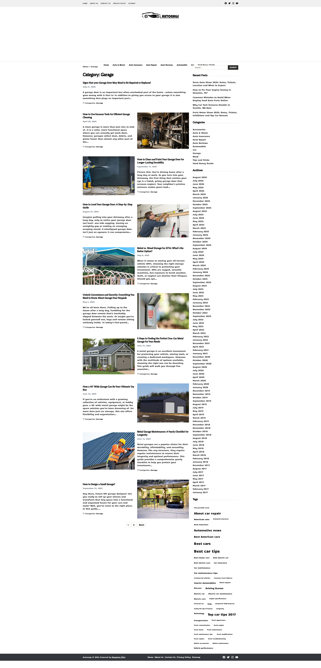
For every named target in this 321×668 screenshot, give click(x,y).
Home (85, 3)
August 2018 (200, 438)
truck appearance (218, 620)
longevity (220, 608)
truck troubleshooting (217, 639)
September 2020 (202, 363)
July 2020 (198, 370)
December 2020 (201, 356)
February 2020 (201, 384)
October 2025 (200, 204)
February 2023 (201, 299)
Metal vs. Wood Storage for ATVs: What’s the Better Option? (160, 249)
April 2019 (198, 414)
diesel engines (225, 582)
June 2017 (198, 475)
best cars (202, 543)
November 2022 (201, 309)
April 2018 (198, 451)
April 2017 (198, 482)
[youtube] (237, 3)
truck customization (202, 625)
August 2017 (200, 468)
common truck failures (223, 578)
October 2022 (200, 312)
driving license (214, 588)
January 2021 (200, 353)
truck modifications (224, 634)
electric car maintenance (220, 593)
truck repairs (199, 639)
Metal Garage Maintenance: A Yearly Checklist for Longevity (162, 433)
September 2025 (202, 207)
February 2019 (201, 421)
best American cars (207, 536)
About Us (94, 3)
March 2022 (199, 333)
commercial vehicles (202, 578)
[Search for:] (209, 68)
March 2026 (199, 194)
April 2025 (198, 224)
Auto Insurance (135, 65)
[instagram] (233, 3)
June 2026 (198, 184)
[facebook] (225, 3)
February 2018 (201, 458)
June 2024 (198, 255)
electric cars (200, 599)
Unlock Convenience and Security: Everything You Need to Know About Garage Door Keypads (108, 296)
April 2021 (198, 346)
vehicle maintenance (221, 643)
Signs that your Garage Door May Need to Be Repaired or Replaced (117, 82)
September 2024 (202, 245)
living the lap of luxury (203, 608)
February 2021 (201, 350)
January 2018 (200, 461)
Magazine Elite (118, 657)
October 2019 (200, 397)
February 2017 (201, 489)
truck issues (198, 629)
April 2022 (198, 329)
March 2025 (199, 228)
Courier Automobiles (205, 583)
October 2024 (200, 241)
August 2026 (200, 177)
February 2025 (201, 231)
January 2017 (200, 492)
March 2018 (199, 455)
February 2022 (201, 336)
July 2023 (198, 289)
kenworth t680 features (224, 603)
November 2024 (201, 238)
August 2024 (200, 248)
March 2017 (199, 485)
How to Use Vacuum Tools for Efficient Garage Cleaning (106, 116)
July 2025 (198, 214)
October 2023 (200, 279)
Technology (199, 613)
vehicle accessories (201, 643)
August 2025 (200, 211)
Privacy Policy (119, 3)
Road (195, 156)
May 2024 (198, 258)
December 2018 (201, 424)
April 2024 (198, 262)
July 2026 (198, 180)
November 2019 (201, 394)
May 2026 (198, 187)
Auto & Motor (119, 65)
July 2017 (198, 472)
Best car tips (207, 551)
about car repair (207, 513)
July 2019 (198, 407)
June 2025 (198, 218)
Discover (198, 588)
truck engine (219, 625)
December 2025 (201, 201)
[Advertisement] (160, 42)
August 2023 (200, 285)
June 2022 (198, 323)
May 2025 (198, 221)
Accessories (199, 129)
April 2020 (198, 377)
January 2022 (200, 340)
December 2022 (201, 306)
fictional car (199, 603)
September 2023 (202, 282)
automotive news (207, 530)
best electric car (220, 557)
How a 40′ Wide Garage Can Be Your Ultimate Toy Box (108, 388)
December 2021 (201, 343)
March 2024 (199, 265)
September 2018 (202, 434)
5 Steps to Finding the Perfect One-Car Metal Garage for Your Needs (160, 340)
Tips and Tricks (201, 160)
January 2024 (200, 272)
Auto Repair (151, 65)
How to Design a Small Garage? (99, 484)
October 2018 (200, 431)
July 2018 (198, 441)
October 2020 (200, 360)
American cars (201, 519)
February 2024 (201, 268)
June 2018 (198, 445)
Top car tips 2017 (222, 614)
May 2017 (198, 478)
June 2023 (198, 292)
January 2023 (200, 302)
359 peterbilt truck (201, 508)
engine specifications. (218, 598)
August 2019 (200, 404)
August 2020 (200, 367)
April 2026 (198, 190)
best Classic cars (201, 557)
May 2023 (198, 295)
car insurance (220, 563)
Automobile (182, 65)
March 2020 (199, 380)
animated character (221, 519)
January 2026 (200, 197)
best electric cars (202, 563)
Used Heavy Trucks (206, 65)
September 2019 (202, 400)
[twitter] (229, 3)
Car (192, 65)
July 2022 (198, 319)
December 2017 (201, 465)
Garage (99, 103)
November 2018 (201, 428)
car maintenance (202, 568)
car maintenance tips (205, 573)
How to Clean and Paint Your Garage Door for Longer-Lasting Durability (160, 161)
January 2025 (200, 234)
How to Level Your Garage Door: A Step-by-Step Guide (107, 206)
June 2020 (198, 373)
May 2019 (198, 411)
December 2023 (201, 275)
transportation (201, 620)
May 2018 (198, 448)
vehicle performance (203, 648)
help (210, 604)
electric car (199, 593)
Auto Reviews (167, 65)
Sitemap (131, 3)
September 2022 (202, 316)
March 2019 (199, 417)
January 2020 (200, 387)
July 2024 (198, 251)
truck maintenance (214, 629)
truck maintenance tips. (203, 634)
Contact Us (106, 3)
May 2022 (198, 326)
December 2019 (201, 390)
